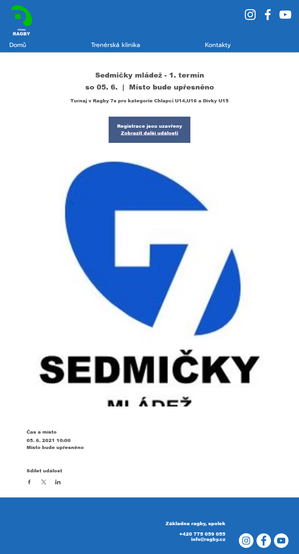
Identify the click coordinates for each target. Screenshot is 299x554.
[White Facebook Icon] (267, 14)
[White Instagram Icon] (250, 14)
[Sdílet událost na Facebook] (29, 482)
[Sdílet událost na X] (43, 482)
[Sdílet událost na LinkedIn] (58, 482)
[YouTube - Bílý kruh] (281, 540)
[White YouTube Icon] (285, 14)
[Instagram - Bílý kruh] (246, 540)
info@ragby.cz (208, 539)
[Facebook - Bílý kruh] (263, 540)
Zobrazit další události (149, 133)
